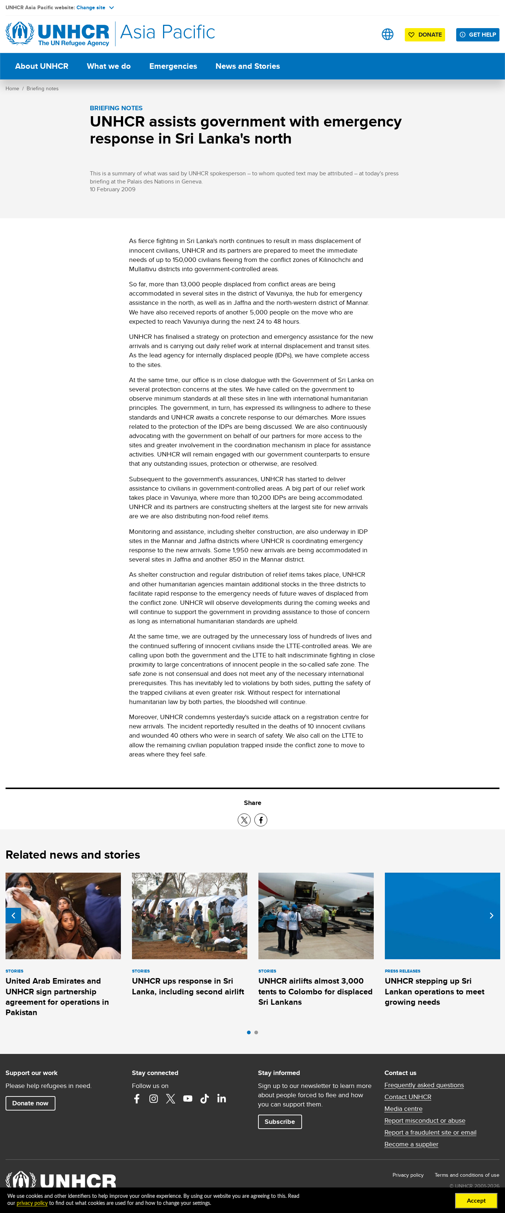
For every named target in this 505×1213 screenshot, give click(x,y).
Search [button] (364, 34)
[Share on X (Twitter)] (244, 819)
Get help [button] (482, 34)
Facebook (137, 1099)
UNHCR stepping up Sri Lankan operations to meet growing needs (434, 991)
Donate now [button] (30, 1103)
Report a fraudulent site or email (430, 1132)
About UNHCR (41, 66)
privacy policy (32, 1203)
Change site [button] (91, 7)
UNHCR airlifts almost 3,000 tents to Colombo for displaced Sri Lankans (315, 991)
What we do (109, 66)
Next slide (491, 915)
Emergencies (173, 66)
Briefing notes (43, 88)
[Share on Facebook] (260, 819)
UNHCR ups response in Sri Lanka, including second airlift (188, 986)
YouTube (188, 1099)
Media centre (403, 1109)
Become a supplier (411, 1144)
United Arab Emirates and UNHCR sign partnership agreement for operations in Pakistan (57, 996)
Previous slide (13, 915)
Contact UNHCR (407, 1097)
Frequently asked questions (424, 1085)
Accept (476, 1201)
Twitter (171, 1099)
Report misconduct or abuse (424, 1120)
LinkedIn (222, 1099)
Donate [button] (430, 34)
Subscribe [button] (280, 1121)
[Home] (57, 34)
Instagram (154, 1099)
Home (12, 88)
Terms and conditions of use (467, 1175)
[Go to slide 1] (250, 1034)
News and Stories (248, 66)
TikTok (205, 1099)
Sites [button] (388, 34)
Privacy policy (408, 1175)
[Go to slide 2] (258, 1034)
